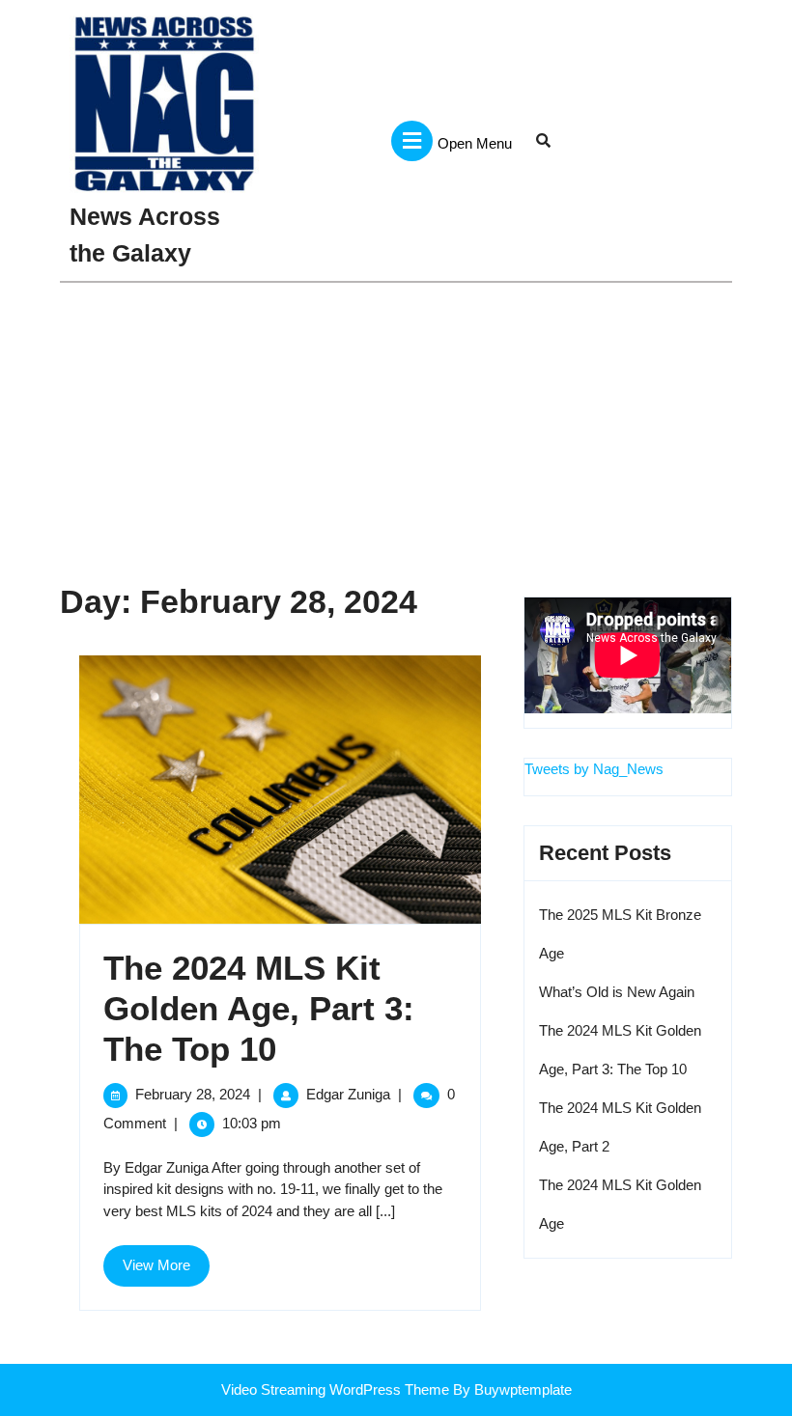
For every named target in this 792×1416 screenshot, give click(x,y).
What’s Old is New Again (616, 992)
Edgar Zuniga (348, 1094)
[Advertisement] (396, 427)
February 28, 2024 (192, 1094)
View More (166, 1271)
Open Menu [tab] (475, 132)
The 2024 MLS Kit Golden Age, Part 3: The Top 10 (258, 1008)
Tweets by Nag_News (594, 769)
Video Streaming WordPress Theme (335, 1389)
